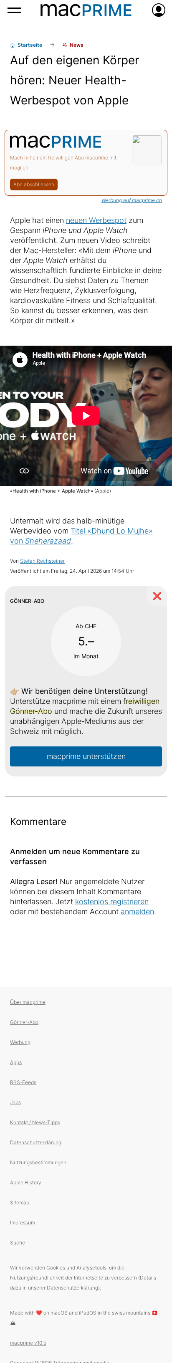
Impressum (22, 1222)
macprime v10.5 (28, 1343)
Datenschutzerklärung (35, 1142)
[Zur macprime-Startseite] (86, 10)
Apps (16, 1062)
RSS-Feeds (23, 1082)
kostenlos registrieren (112, 901)
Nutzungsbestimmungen (38, 1162)
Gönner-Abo (24, 1022)
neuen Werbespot (96, 220)
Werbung (20, 1042)
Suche (17, 1242)
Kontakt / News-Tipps (35, 1122)
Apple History (25, 1182)
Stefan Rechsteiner (42, 561)
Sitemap (19, 1202)
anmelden (137, 911)
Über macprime (28, 1002)
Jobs (15, 1102)
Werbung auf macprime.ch (131, 200)
